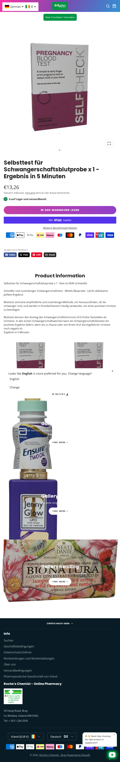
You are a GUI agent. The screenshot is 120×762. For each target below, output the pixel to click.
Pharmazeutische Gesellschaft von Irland (30, 676)
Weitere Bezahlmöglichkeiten (60, 228)
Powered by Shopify (78, 755)
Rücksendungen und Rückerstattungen (29, 658)
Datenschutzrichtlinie (18, 652)
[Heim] (60, 6)
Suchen (8, 640)
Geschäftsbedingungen (19, 646)
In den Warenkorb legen (60, 210)
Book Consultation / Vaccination (60, 17)
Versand (30, 193)
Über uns (10, 664)
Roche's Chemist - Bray (52, 755)
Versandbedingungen (18, 670)
